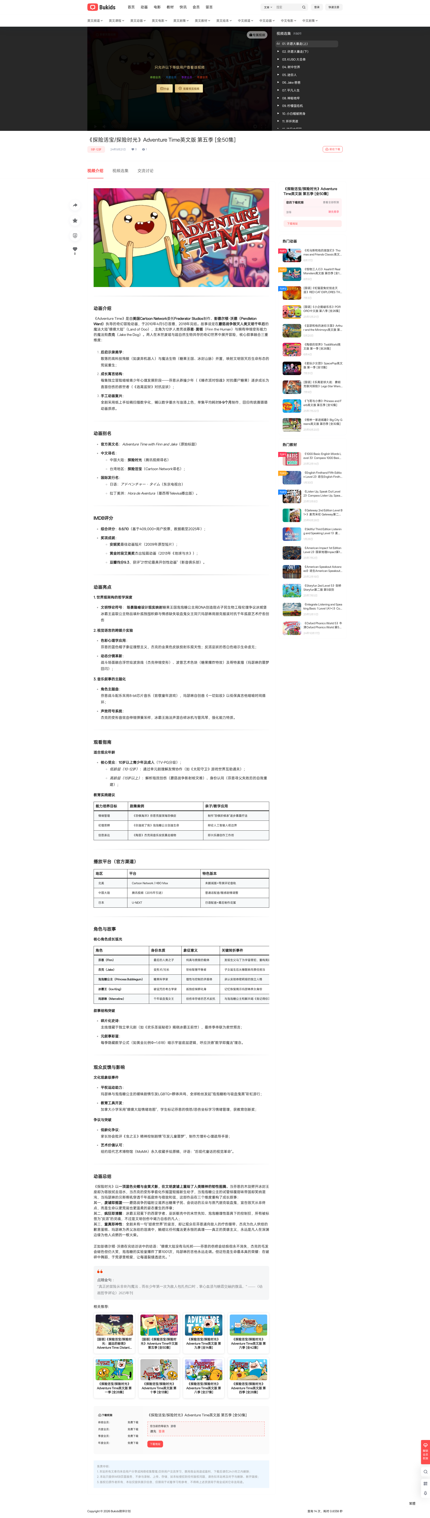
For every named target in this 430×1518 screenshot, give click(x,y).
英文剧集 (179, 20)
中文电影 (287, 20)
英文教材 (201, 20)
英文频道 (93, 20)
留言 (209, 7)
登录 (317, 7)
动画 (144, 7)
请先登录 (333, 211)
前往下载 (334, 149)
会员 (196, 7)
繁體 (412, 1503)
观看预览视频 (191, 88)
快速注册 (334, 7)
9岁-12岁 (96, 149)
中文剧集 (308, 20)
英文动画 (136, 20)
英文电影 (158, 20)
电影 (157, 7)
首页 (131, 7)
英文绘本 (222, 20)
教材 (170, 7)
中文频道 (244, 20)
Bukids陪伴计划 (120, 1511)
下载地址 (155, 1444)
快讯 (183, 7)
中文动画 (265, 20)
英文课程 (115, 20)
